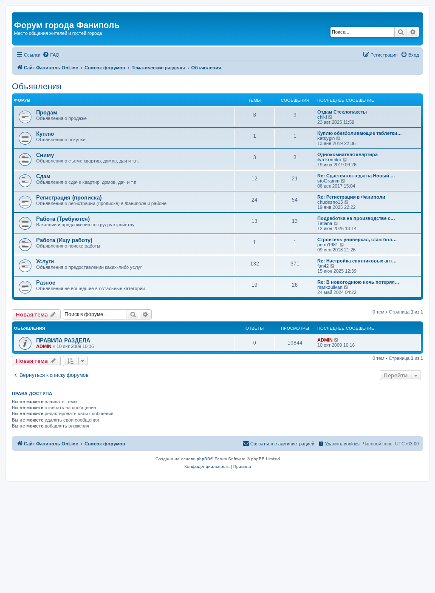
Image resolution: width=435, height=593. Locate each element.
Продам (46, 112)
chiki (322, 117)
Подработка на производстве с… (356, 218)
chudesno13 (330, 202)
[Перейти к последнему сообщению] (336, 339)
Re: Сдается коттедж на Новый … (356, 175)
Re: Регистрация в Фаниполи (351, 197)
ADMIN (43, 346)
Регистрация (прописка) (69, 197)
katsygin (326, 138)
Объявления (37, 86)
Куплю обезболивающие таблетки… (359, 133)
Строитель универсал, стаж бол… (357, 239)
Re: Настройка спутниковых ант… (357, 260)
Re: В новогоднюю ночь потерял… (358, 282)
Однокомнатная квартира (347, 154)
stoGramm (328, 180)
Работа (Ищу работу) (64, 240)
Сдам (43, 176)
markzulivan (329, 287)
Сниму (45, 155)
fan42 (323, 265)
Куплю (45, 134)
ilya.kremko (329, 159)
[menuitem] (50, 55)
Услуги (45, 261)
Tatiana (324, 223)
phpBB (203, 458)
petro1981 (327, 244)
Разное (45, 282)
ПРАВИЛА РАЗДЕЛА (63, 340)
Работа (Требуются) (63, 219)
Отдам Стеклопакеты (342, 111)
